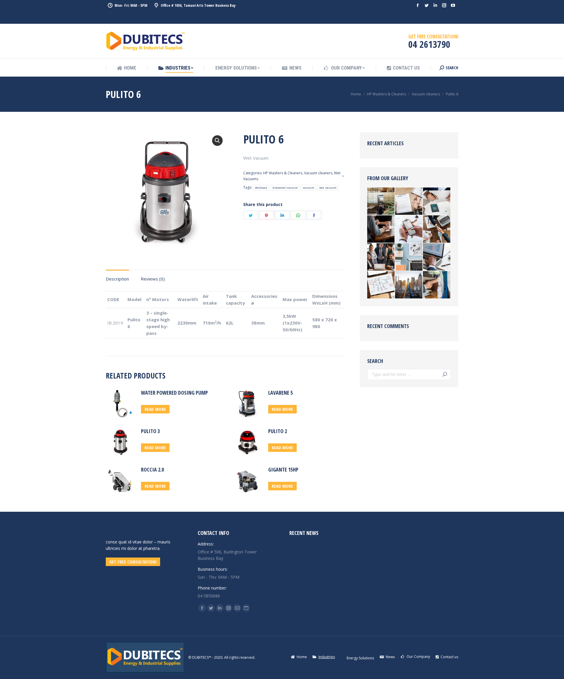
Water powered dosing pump (174, 392)
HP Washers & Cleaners (282, 172)
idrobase (261, 187)
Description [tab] (117, 279)
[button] (217, 140)
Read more (155, 409)
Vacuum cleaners (318, 172)
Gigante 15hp (283, 469)
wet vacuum (327, 187)
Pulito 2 (277, 431)
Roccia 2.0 (152, 469)
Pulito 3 (150, 431)
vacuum (308, 187)
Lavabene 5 (280, 392)
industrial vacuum (285, 187)
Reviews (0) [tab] (153, 279)
